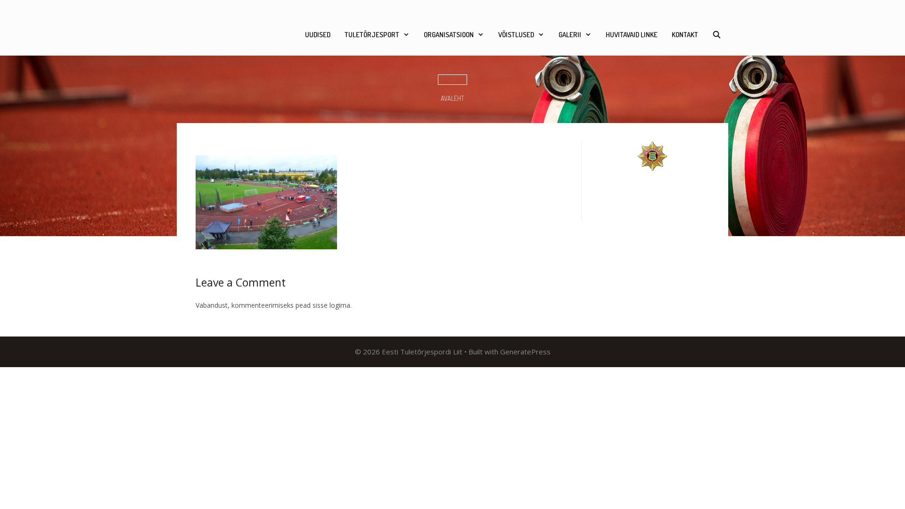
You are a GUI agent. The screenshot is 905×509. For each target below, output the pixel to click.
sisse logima (331, 305)
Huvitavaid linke (632, 34)
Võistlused (516, 34)
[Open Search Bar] (716, 34)
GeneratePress (525, 351)
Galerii (570, 34)
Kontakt (685, 34)
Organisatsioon (449, 34)
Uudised (317, 34)
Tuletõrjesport (372, 34)
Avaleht (452, 98)
